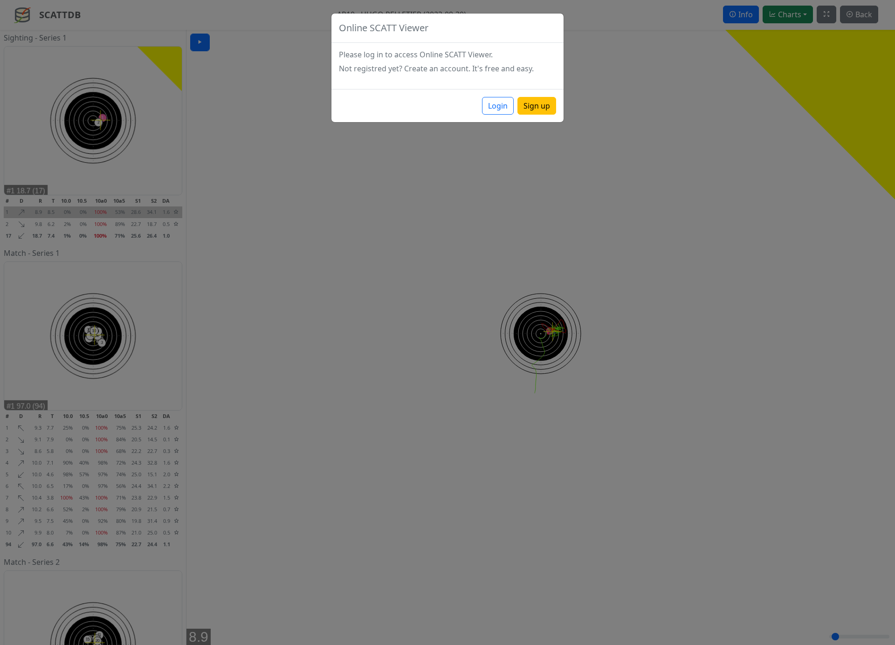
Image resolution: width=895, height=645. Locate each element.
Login (498, 106)
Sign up (536, 106)
